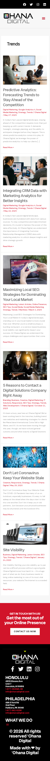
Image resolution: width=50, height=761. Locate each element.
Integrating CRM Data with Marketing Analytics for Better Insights (25, 195)
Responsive (17, 403)
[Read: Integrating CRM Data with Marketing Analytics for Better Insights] (25, 170)
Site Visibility (13, 549)
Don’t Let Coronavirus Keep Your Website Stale (23, 475)
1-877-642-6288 (14, 710)
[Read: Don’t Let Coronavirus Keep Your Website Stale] (25, 457)
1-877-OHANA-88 (14, 689)
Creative (23, 400)
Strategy (22, 112)
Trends (30, 112)
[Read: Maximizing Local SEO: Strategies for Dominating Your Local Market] (25, 269)
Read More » (8, 147)
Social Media (17, 307)
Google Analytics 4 (26, 109)
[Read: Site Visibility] (25, 534)
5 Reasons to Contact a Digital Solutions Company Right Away (24, 390)
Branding (7, 400)
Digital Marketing (10, 109)
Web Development (11, 405)
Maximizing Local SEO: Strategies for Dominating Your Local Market (24, 294)
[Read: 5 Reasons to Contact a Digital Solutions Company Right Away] (25, 365)
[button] (43, 18)
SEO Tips (7, 307)
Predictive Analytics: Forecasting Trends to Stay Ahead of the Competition (21, 97)
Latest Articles (24, 304)
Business (15, 400)
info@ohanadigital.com (17, 691)
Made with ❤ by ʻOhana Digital (25, 750)
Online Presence (39, 304)
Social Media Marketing (34, 307)
